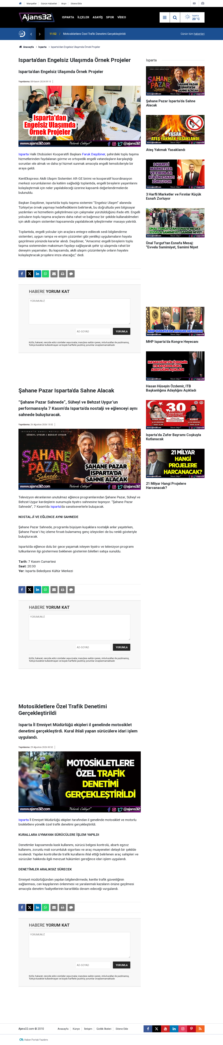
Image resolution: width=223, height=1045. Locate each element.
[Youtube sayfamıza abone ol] (165, 1028)
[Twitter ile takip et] (156, 1028)
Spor (110, 17)
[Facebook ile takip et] (148, 1028)
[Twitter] (29, 273)
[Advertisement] (79, 371)
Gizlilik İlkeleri (104, 1028)
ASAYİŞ (98, 17)
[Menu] (165, 17)
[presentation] (31, 34)
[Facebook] (21, 273)
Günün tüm (193, 33)
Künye (76, 1028)
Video (121, 17)
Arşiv (63, 3)
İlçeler (83, 17)
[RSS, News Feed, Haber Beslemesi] (200, 1028)
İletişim (88, 1028)
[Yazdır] (62, 273)
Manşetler (32, 3)
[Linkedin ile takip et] (174, 1028)
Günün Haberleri (49, 3)
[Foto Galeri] (203, 3)
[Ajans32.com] (36, 17)
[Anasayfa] (20, 3)
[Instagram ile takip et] (182, 1028)
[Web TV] (194, 3)
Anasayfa (28, 47)
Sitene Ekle (76, 3)
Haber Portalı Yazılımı (36, 1039)
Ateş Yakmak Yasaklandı (77, 33)
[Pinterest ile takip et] (191, 1028)
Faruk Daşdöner (93, 154)
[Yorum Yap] (71, 273)
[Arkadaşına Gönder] (54, 273)
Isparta (68, 17)
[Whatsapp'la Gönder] (45, 273)
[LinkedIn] (37, 273)
